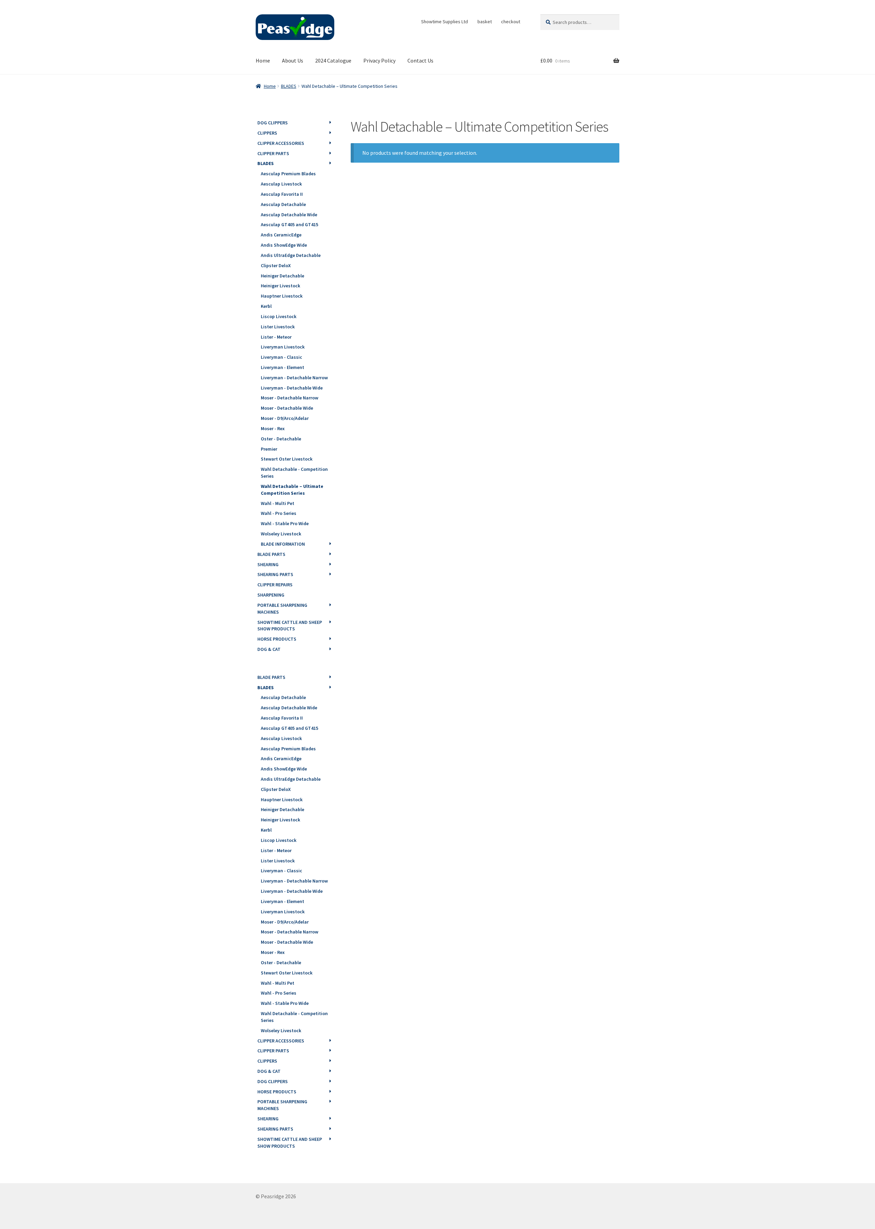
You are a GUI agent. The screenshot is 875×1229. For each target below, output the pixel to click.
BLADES (288, 86)
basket (484, 21)
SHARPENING (270, 595)
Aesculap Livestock (281, 184)
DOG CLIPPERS (272, 123)
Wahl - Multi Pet (277, 503)
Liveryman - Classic (281, 357)
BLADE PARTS (271, 554)
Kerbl (266, 306)
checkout (510, 21)
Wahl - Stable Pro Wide (285, 523)
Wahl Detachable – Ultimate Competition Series (292, 489)
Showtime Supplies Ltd (444, 21)
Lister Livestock (278, 327)
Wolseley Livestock (281, 534)
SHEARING (268, 564)
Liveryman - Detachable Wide (292, 388)
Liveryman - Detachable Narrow (294, 377)
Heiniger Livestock (280, 286)
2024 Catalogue (333, 60)
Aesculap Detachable (283, 204)
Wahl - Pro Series (278, 513)
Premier (269, 449)
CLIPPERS (267, 133)
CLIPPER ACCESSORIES (280, 143)
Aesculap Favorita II (282, 194)
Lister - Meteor (276, 337)
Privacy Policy (379, 60)
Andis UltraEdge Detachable (291, 255)
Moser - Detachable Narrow (289, 398)
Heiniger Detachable (282, 276)
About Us (292, 60)
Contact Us (420, 60)
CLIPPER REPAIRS (275, 585)
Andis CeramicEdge (281, 235)
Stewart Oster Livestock (286, 459)
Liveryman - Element (282, 367)
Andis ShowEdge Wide (284, 245)
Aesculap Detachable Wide (289, 214)
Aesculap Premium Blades (288, 173)
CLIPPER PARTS (273, 153)
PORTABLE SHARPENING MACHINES (282, 608)
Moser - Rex (273, 428)
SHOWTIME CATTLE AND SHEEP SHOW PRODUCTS (289, 625)
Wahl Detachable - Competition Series (294, 472)
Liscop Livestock (278, 316)
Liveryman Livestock (283, 347)
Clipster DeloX (276, 265)
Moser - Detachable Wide (287, 408)
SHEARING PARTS (275, 574)
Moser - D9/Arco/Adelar (285, 418)
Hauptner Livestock (281, 296)
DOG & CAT (269, 649)
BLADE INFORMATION (283, 544)
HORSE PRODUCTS (276, 639)
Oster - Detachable (281, 439)
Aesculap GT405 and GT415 (289, 224)
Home (263, 60)
